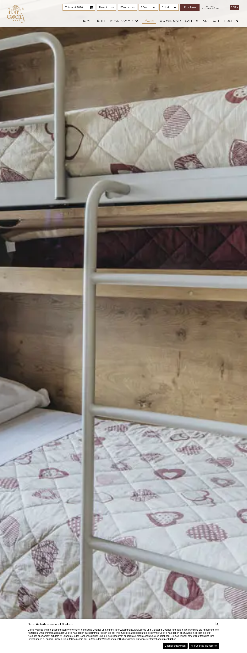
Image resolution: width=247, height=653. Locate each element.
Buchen (231, 21)
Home (86, 21)
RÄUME (149, 21)
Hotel (101, 21)
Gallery (192, 21)
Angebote (211, 21)
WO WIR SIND (170, 21)
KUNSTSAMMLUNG (124, 21)
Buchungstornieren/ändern (210, 7)
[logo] (16, 13)
